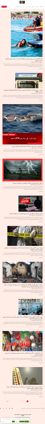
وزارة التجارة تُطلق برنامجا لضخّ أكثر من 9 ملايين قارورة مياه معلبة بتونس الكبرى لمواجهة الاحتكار (22, 318)
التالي (7, 401)
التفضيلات (17, 421)
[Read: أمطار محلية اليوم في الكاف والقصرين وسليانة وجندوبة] (22, 169)
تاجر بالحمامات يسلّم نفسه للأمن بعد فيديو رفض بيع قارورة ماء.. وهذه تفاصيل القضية (23, 354)
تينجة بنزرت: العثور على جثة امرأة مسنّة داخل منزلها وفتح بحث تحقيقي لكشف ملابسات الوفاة (23, 248)
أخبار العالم (41, 6)
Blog (38, 215)
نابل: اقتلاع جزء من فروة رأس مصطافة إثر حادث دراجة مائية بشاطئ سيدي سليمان (23, 59)
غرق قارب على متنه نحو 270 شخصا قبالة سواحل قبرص (27, 146)
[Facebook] (3, 408)
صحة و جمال (36, 6)
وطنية (36, 93)
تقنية (26, 6)
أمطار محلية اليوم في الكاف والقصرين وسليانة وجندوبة (27, 183)
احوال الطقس (37, 184)
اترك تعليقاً (41, 62)
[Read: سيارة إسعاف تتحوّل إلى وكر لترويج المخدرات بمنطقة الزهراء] (30, 203)
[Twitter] (12, 408)
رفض (13, 421)
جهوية (33, 6)
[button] (4, 7)
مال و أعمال (17, 6)
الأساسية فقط (22, 421)
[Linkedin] (9, 408)
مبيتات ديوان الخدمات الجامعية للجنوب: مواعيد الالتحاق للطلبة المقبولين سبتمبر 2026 (23, 91)
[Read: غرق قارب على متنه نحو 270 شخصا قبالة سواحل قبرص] (22, 124)
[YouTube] (0, 408)
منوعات (30, 6)
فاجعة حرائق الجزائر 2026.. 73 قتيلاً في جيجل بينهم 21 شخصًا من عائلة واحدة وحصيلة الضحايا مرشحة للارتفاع (23, 285)
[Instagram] (6, 408)
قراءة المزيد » (40, 68)
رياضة (24, 6)
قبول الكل (26, 421)
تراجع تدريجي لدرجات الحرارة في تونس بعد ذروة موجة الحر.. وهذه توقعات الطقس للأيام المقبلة (24, 387)
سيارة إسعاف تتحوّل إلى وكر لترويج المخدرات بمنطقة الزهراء (25, 214)
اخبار (21, 6)
